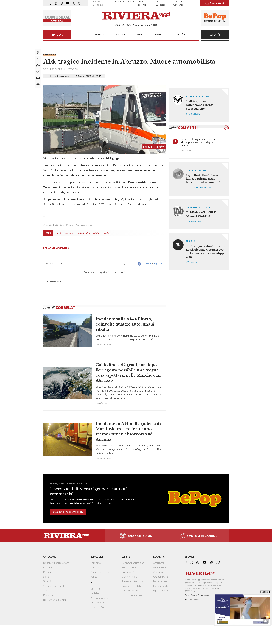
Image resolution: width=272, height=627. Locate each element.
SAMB (158, 34)
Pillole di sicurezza (197, 96)
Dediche (131, 1)
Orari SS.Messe (98, 602)
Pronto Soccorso (99, 598)
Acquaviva (158, 562)
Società (47, 581)
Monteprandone (162, 585)
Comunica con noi (99, 572)
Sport (46, 590)
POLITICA (120, 34)
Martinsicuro (160, 581)
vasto (106, 232)
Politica (47, 572)
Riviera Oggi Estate (132, 585)
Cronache (49, 54)
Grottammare (160, 576)
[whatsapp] (61, 3)
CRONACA (99, 34)
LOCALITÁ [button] (177, 34)
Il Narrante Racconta (132, 581)
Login (149, 263)
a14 (59, 232)
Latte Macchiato (130, 590)
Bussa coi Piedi (130, 572)
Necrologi (119, 1)
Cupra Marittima (161, 572)
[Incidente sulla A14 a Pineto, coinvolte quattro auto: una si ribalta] (104, 332)
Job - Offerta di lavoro (199, 207)
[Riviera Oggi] (136, 16)
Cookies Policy (203, 595)
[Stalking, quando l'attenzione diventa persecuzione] (199, 105)
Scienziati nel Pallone (133, 562)
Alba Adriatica (160, 567)
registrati (158, 263)
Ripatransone (160, 590)
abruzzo (69, 232)
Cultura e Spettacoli (53, 585)
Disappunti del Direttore (56, 562)
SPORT (140, 34)
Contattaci (95, 567)
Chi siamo (95, 562)
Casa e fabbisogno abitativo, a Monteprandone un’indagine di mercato (199, 142)
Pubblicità (48, 595)
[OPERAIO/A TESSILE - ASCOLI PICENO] (199, 214)
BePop (93, 576)
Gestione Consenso (101, 607)
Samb (46, 576)
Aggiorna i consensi (192, 599)
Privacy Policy (190, 595)
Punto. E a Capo (130, 567)
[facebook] (50, 3)
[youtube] (67, 3)
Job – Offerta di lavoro (54, 599)
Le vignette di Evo (196, 170)
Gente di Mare (129, 576)
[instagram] (55, 3)
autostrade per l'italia (88, 232)
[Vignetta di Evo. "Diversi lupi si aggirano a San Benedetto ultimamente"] (199, 178)
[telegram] (73, 3)
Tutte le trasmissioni (133, 595)
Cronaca (47, 567)
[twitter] (80, 3)
